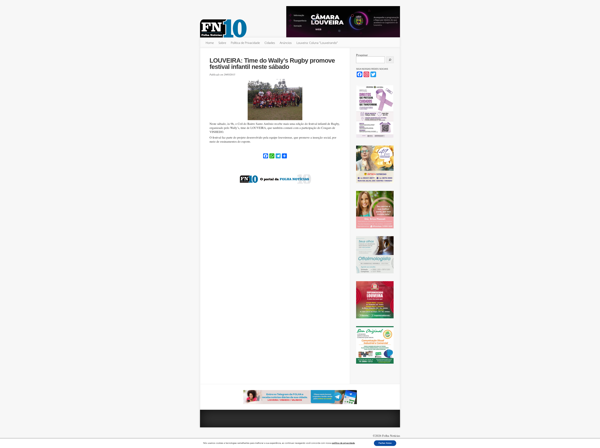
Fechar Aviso (385, 443)
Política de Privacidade (245, 43)
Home (210, 43)
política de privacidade (343, 443)
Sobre (222, 43)
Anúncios (286, 43)
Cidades (270, 43)
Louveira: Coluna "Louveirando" (317, 43)
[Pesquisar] (390, 59)
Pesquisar (362, 55)
